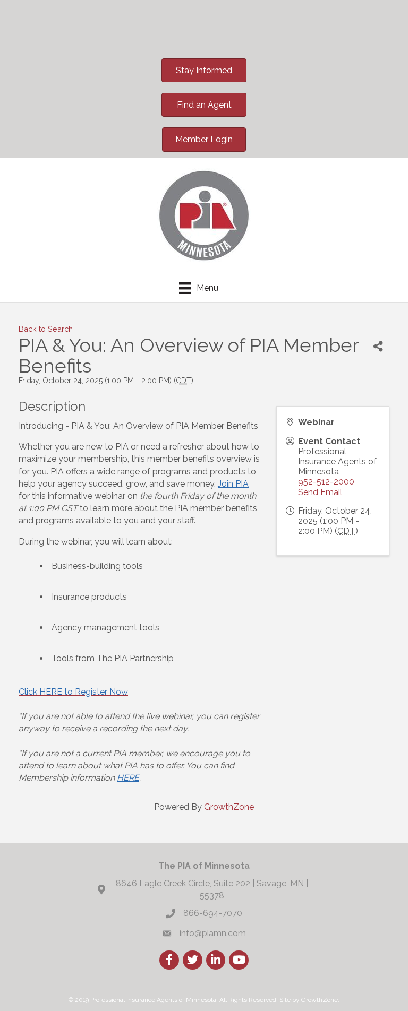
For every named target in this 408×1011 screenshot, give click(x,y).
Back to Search (46, 328)
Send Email (320, 492)
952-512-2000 (326, 482)
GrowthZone (229, 807)
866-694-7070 (212, 913)
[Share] (378, 347)
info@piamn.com (213, 933)
